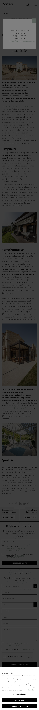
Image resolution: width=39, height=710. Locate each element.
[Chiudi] (36, 670)
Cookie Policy (29, 690)
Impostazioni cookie (19, 694)
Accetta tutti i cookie (19, 706)
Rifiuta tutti (19, 700)
